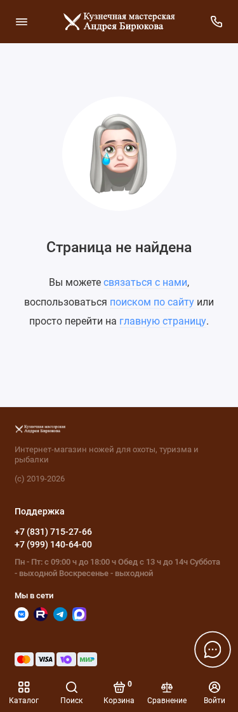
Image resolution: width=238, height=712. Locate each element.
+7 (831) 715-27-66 (53, 532)
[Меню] (21, 21)
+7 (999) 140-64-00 (53, 544)
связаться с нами (145, 282)
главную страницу (162, 321)
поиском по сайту (152, 302)
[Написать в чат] (212, 649)
